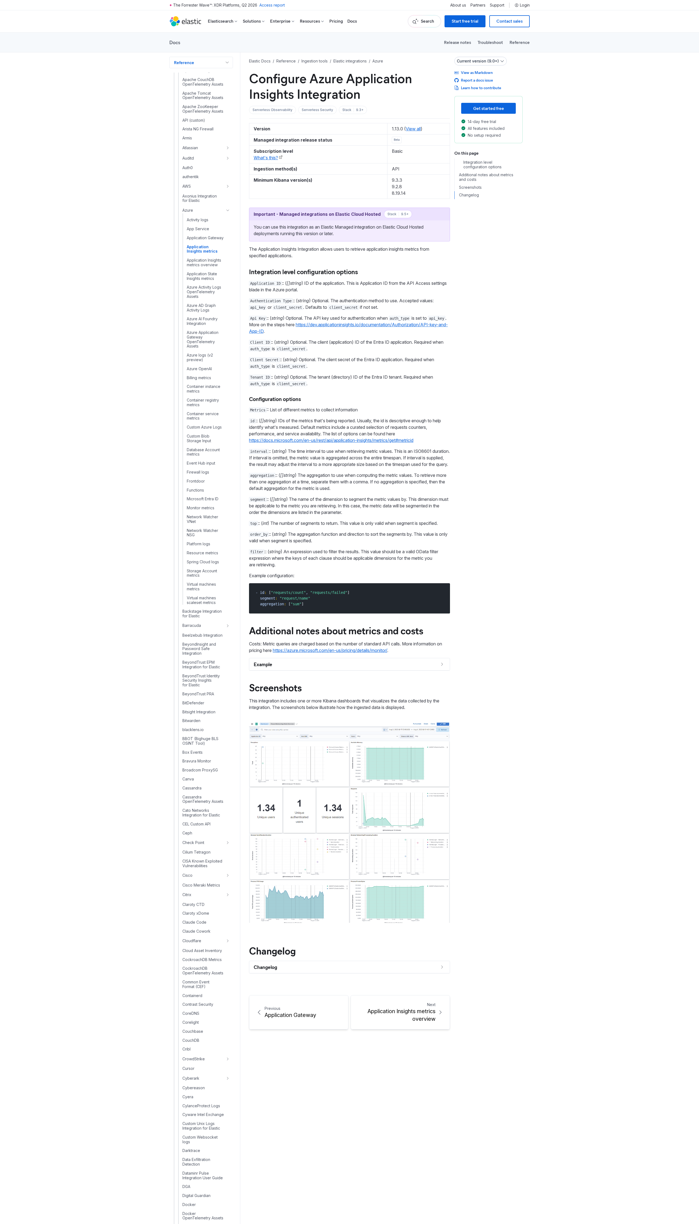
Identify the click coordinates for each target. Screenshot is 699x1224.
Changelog (272, 950)
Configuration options (275, 398)
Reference (520, 42)
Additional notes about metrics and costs (336, 630)
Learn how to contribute (481, 87)
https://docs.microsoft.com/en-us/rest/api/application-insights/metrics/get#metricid (331, 440)
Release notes (457, 42)
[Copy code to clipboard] (442, 592)
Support (497, 5)
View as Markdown (477, 72)
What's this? (266, 157)
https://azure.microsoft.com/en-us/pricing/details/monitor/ (330, 650)
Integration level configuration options (303, 271)
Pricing (336, 21)
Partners (477, 5)
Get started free (488, 108)
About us (458, 5)
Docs (352, 21)
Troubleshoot (490, 42)
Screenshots (275, 687)
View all (413, 128)
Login (525, 5)
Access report (272, 5)
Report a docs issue (477, 80)
